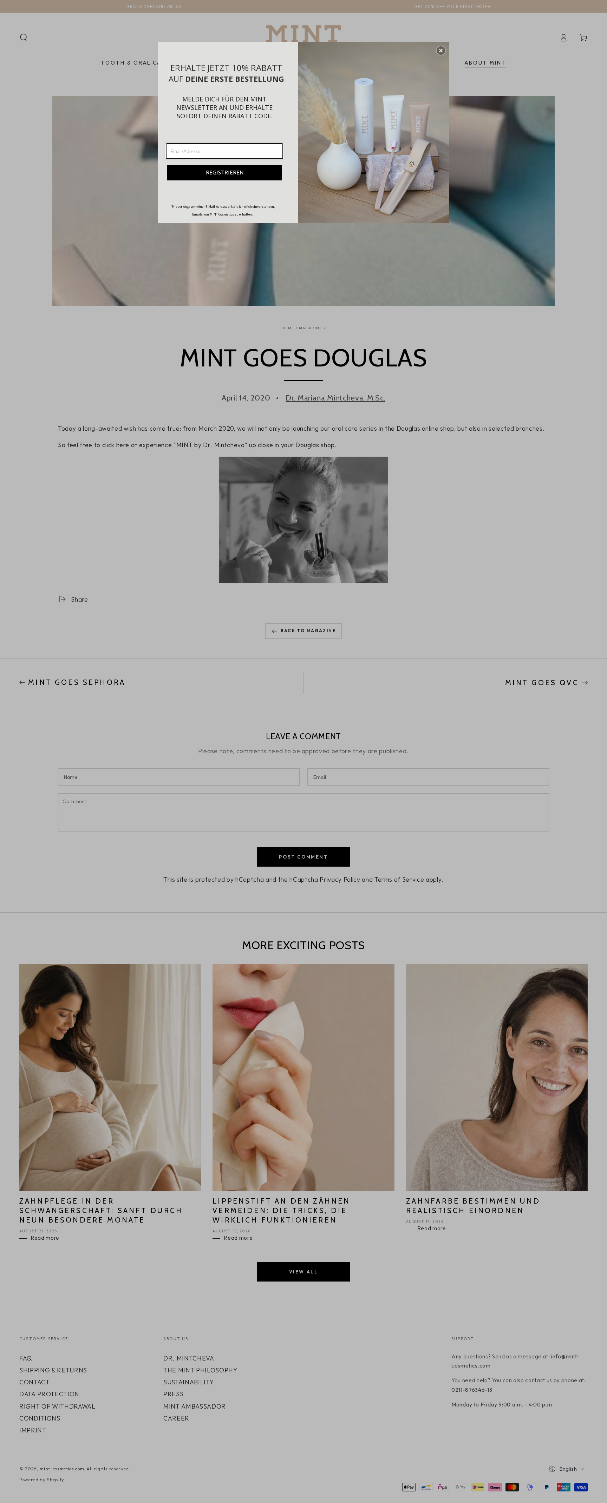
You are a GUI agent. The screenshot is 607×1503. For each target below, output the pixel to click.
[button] (441, 50)
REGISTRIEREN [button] (224, 172)
